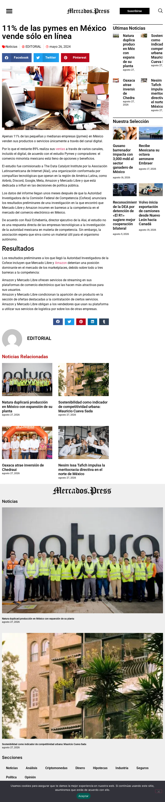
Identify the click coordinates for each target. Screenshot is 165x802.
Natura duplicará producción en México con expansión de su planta (27, 406)
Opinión (30, 777)
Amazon (61, 263)
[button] (9, 11)
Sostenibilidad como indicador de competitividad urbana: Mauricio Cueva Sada (82, 406)
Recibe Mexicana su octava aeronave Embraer (149, 154)
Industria (122, 768)
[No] (158, 791)
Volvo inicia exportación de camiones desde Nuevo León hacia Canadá (149, 213)
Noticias (11, 47)
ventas (60, 149)
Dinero (80, 768)
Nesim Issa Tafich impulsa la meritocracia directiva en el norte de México (81, 469)
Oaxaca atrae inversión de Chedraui (130, 89)
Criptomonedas (56, 768)
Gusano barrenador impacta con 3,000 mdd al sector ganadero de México (123, 159)
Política (11, 777)
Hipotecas (100, 768)
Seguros (142, 768)
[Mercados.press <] (88, 11)
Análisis (31, 768)
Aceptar (83, 796)
